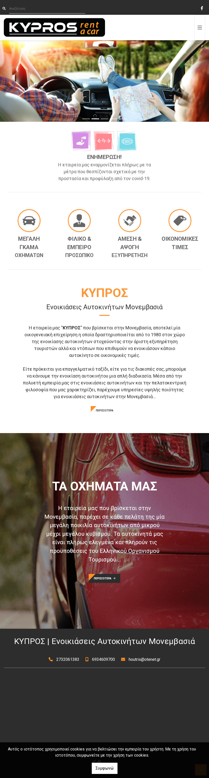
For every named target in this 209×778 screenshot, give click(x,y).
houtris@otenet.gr (144, 659)
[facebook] (201, 7)
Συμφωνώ (105, 768)
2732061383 (67, 659)
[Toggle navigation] (199, 27)
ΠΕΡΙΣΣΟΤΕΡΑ (104, 410)
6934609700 (103, 659)
